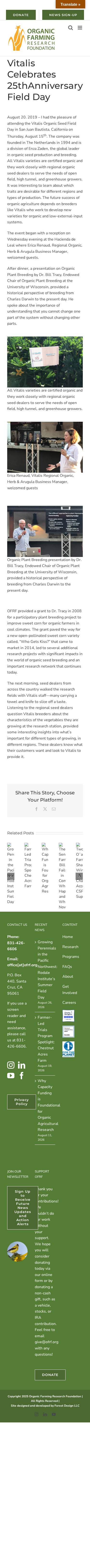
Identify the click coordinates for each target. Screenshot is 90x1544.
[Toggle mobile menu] (80, 27)
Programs (70, 956)
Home (67, 936)
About (67, 976)
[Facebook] (21, 1075)
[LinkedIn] (21, 1065)
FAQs (67, 966)
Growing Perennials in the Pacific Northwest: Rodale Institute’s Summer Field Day (45, 969)
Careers (69, 1002)
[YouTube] (10, 1075)
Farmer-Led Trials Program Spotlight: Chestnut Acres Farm (45, 1039)
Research (70, 946)
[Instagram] (10, 1065)
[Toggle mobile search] (70, 27)
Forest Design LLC (66, 1406)
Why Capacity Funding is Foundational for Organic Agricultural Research (45, 1105)
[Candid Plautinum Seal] (68, 1028)
